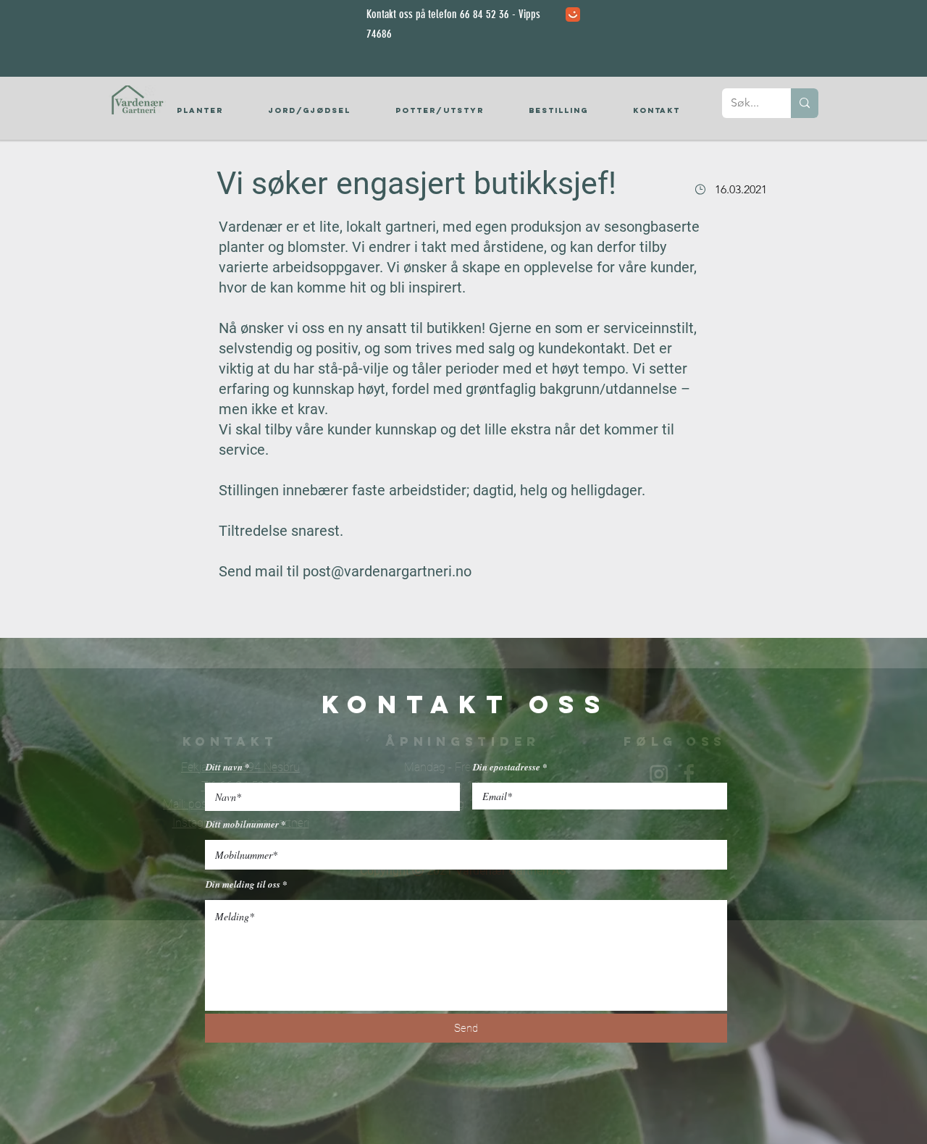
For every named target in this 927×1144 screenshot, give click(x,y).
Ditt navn (224, 767)
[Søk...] (804, 103)
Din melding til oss (243, 884)
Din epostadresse (506, 767)
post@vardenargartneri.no (387, 571)
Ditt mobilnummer (242, 824)
